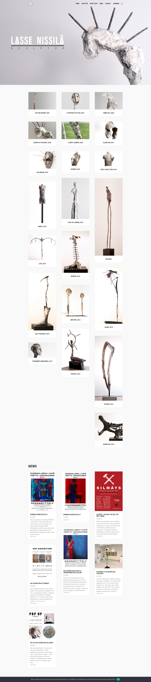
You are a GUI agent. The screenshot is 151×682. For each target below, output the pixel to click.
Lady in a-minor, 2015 (75, 222)
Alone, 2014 (109, 327)
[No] (149, 679)
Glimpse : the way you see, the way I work (107, 515)
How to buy (93, 3)
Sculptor (84, 3)
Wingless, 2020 (108, 113)
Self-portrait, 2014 (42, 334)
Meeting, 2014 (75, 320)
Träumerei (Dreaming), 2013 (42, 361)
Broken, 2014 (75, 276)
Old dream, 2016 (42, 172)
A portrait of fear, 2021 (75, 113)
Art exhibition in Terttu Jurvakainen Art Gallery (72, 572)
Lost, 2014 (42, 264)
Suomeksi (116, 3)
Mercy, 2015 (42, 226)
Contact (108, 3)
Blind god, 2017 (108, 142)
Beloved (109, 259)
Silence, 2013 (108, 404)
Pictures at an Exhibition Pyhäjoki (105, 572)
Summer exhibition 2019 (38, 514)
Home (77, 3)
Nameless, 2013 (108, 444)
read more (33, 536)
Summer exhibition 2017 (72, 514)
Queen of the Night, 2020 (42, 142)
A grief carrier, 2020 (75, 142)
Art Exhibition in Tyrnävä (39, 583)
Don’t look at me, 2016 (109, 169)
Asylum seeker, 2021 (42, 113)
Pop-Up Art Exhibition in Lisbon (41, 643)
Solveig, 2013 (75, 374)
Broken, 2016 (75, 169)
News (101, 3)
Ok (118, 679)
